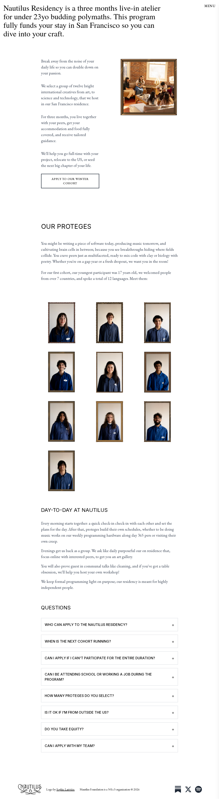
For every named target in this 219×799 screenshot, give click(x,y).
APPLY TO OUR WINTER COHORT (70, 181)
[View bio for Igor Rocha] (61, 372)
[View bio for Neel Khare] (157, 372)
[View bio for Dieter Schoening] (109, 322)
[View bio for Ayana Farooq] (61, 421)
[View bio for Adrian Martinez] (157, 322)
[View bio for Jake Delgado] (61, 471)
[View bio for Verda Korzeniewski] (109, 421)
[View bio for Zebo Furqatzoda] (109, 372)
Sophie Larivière (65, 789)
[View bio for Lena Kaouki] (61, 322)
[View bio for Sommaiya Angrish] (157, 421)
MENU (210, 6)
